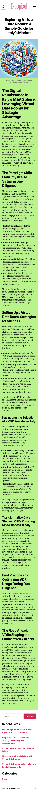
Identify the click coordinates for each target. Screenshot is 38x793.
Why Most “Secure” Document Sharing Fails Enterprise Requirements (16, 740)
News (4, 779)
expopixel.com (14, 788)
